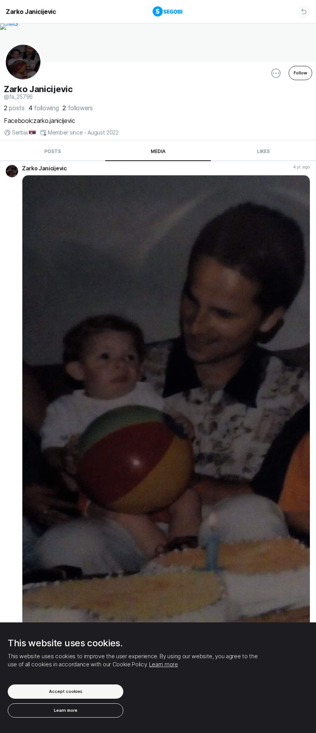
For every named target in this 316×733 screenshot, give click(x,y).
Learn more (163, 664)
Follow (300, 73)
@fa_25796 (18, 96)
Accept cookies (65, 691)
